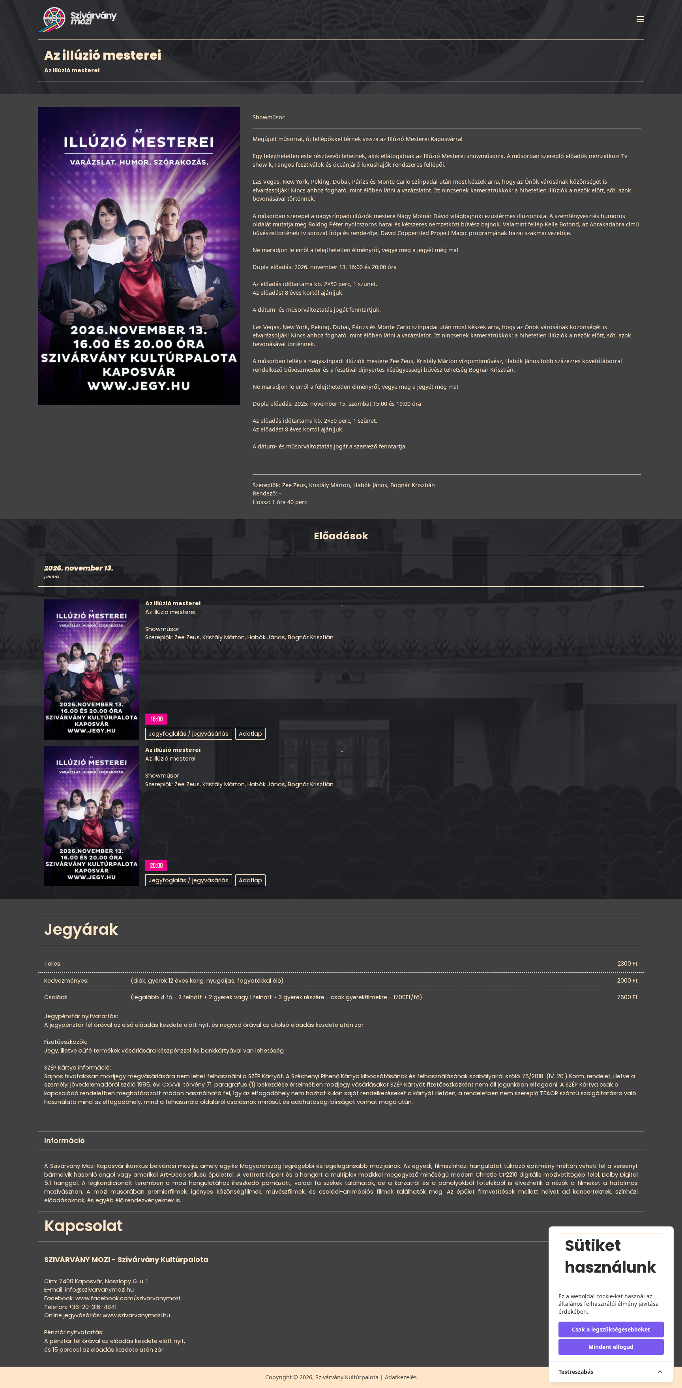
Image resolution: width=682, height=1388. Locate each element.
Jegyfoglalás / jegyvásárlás (189, 734)
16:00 (156, 719)
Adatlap (250, 734)
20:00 (156, 866)
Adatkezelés (401, 1377)
